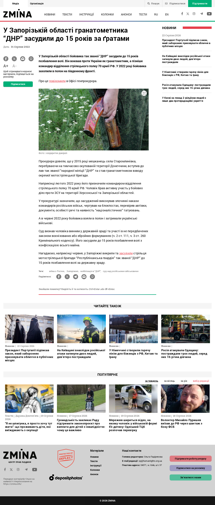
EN (166, 14)
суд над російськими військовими (120, 271)
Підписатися (177, 3)
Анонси (126, 14)
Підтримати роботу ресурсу (190, 458)
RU (156, 14)
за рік (184, 380)
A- (14, 65)
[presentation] (9, 398)
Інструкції (86, 14)
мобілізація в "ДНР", (90, 271)
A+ (5, 65)
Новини (49, 14)
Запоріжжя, (73, 271)
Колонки (107, 14)
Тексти (67, 14)
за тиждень (151, 380)
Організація (37, 3)
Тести (143, 14)
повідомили (57, 81)
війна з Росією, (57, 271)
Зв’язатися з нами (190, 477)
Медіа (15, 3)
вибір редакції (201, 380)
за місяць (169, 380)
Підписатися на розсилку (190, 468)
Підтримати (199, 3)
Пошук (155, 3)
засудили (126, 253)
